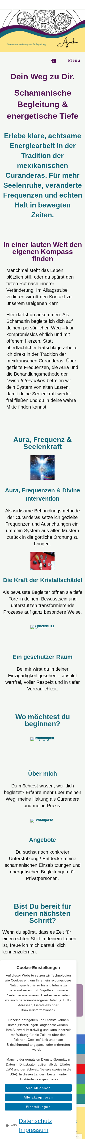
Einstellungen (38, 1107)
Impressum (33, 1130)
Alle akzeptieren (38, 1097)
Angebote (42, 839)
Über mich (42, 773)
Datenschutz (35, 1121)
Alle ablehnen (38, 1088)
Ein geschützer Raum (42, 656)
